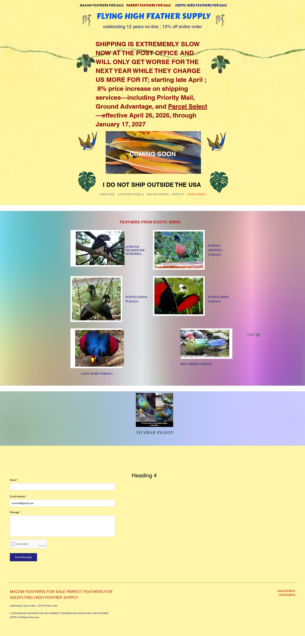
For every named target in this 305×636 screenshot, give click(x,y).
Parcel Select (187, 106)
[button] (253, 335)
